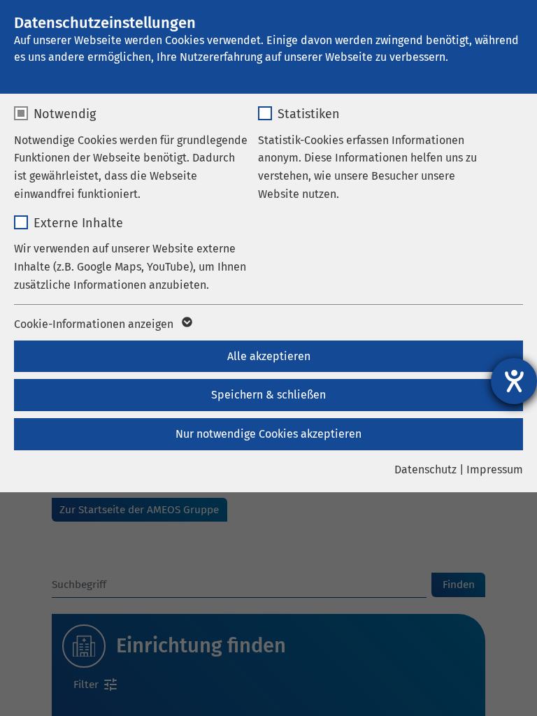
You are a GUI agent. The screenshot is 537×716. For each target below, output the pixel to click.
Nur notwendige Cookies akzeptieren (268, 434)
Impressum (494, 469)
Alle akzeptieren (268, 356)
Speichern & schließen (268, 394)
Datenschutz (425, 469)
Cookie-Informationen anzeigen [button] (95, 324)
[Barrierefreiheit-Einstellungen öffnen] (514, 381)
